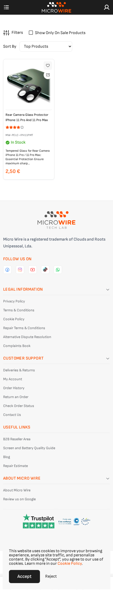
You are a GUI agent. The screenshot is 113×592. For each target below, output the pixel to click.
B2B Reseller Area (16, 439)
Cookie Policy (13, 319)
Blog (6, 457)
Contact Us (12, 414)
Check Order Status (18, 406)
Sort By (9, 46)
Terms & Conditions (18, 310)
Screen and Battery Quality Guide (29, 448)
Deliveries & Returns (19, 370)
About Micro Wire (16, 490)
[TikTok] (45, 269)
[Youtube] (32, 269)
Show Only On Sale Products (60, 32)
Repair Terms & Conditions (24, 328)
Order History (13, 388)
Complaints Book (16, 346)
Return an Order (15, 397)
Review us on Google (19, 499)
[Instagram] (20, 269)
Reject (51, 576)
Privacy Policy (14, 301)
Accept (24, 576)
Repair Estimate (15, 466)
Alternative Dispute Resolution (27, 337)
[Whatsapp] (58, 269)
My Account (12, 379)
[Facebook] (7, 269)
